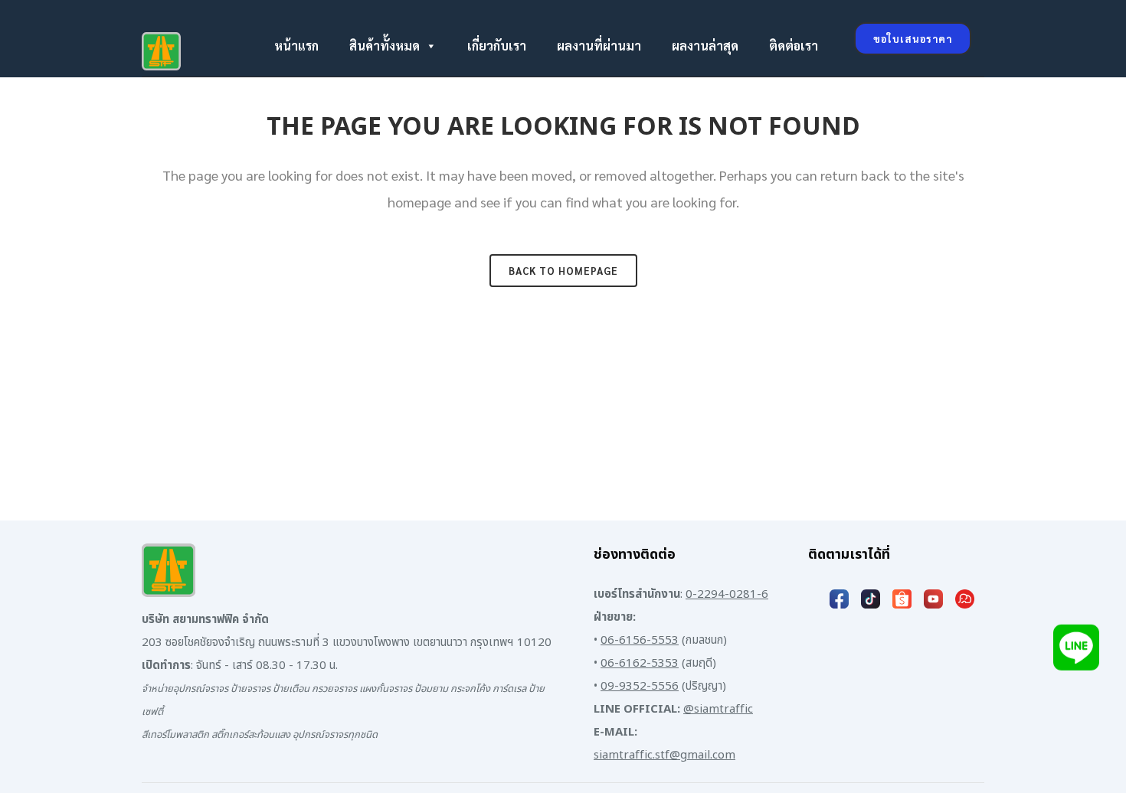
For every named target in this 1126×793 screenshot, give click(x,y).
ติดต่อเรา (793, 46)
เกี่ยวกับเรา (496, 46)
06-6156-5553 (640, 640)
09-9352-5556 (640, 686)
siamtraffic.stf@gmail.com (664, 755)
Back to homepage (563, 270)
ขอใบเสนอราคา (912, 38)
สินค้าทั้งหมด (384, 46)
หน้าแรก (296, 46)
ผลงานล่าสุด (705, 46)
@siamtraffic (718, 709)
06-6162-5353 (640, 663)
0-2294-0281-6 (727, 594)
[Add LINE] (1076, 647)
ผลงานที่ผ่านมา (599, 46)
